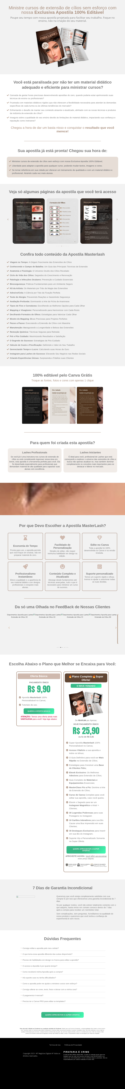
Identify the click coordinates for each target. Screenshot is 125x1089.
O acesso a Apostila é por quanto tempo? (40, 966)
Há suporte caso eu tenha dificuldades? (39, 978)
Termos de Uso (55, 1045)
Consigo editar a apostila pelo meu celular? (41, 948)
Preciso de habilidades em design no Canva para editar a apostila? (51, 960)
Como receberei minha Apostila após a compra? (43, 972)
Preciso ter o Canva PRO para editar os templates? (44, 1001)
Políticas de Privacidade (73, 1045)
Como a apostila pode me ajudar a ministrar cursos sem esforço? (50, 984)
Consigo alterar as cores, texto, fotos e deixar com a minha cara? (50, 989)
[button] (8, 219)
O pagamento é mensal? (33, 995)
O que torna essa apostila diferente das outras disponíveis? (47, 954)
